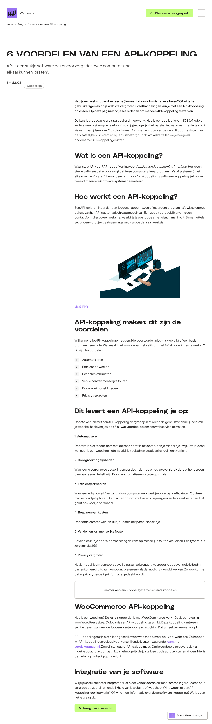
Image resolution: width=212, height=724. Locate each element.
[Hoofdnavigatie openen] (201, 13)
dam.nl (172, 641)
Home (10, 24)
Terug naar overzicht (97, 708)
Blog (20, 24)
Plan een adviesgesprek (172, 13)
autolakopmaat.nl (87, 646)
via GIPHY (81, 306)
